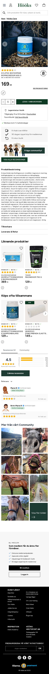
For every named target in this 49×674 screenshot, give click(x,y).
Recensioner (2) (9, 350)
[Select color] (3, 93)
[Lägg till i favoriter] (44, 25)
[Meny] (4, 5)
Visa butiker (31, 114)
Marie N (14, 388)
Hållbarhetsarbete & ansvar (14, 600)
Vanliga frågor (30, 597)
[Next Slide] (44, 44)
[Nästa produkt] (45, 259)
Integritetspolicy (13, 612)
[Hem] (24, 5)
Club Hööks (30, 608)
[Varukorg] (44, 5)
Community (24, 350)
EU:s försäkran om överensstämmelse (32, 593)
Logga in (24, 574)
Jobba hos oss (12, 608)
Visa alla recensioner (14, 160)
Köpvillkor (11, 593)
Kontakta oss (12, 596)
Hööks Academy (13, 629)
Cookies (10, 615)
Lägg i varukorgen (32, 102)
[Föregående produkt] (3, 259)
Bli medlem (24, 568)
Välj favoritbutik (21, 117)
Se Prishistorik (40, 88)
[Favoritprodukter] (36, 5)
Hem (3, 19)
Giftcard (28, 612)
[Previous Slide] (4, 44)
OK (39, 648)
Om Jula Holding (31, 601)
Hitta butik (11, 619)
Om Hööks (11, 604)
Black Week (30, 604)
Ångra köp (29, 615)
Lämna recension (15, 373)
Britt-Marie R (16, 406)
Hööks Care (12, 19)
